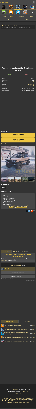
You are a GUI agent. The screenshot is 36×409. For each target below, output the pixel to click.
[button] (18, 269)
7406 (19, 337)
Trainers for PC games (12, 402)
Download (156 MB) (18, 135)
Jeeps (3, 187)
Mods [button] (11, 16)
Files (9, 20)
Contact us (25, 391)
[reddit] (32, 211)
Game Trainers (30, 401)
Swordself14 (29, 86)
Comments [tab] (5, 251)
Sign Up (3, 260)
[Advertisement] (18, 47)
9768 (19, 333)
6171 (19, 329)
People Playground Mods (15, 398)
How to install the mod (7, 144)
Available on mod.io (22, 206)
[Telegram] (29, 211)
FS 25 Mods (5, 398)
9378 (19, 325)
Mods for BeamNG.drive (15, 399)
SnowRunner (8, 26)
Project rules (18, 393)
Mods (15, 26)
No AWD (11, 206)
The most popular (16, 265)
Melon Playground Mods (28, 398)
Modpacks (21, 16)
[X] (27, 211)
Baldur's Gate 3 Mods (24, 402)
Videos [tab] (24, 251)
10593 (19, 341)
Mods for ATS (5, 399)
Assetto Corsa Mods (21, 401)
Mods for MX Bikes (10, 401)
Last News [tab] (27, 321)
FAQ (27, 20)
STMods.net (14, 389)
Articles (31, 16)
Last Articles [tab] (9, 321)
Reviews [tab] (16, 251)
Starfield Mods (25, 399)
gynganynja (31, 84)
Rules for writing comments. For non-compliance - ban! (18, 255)
